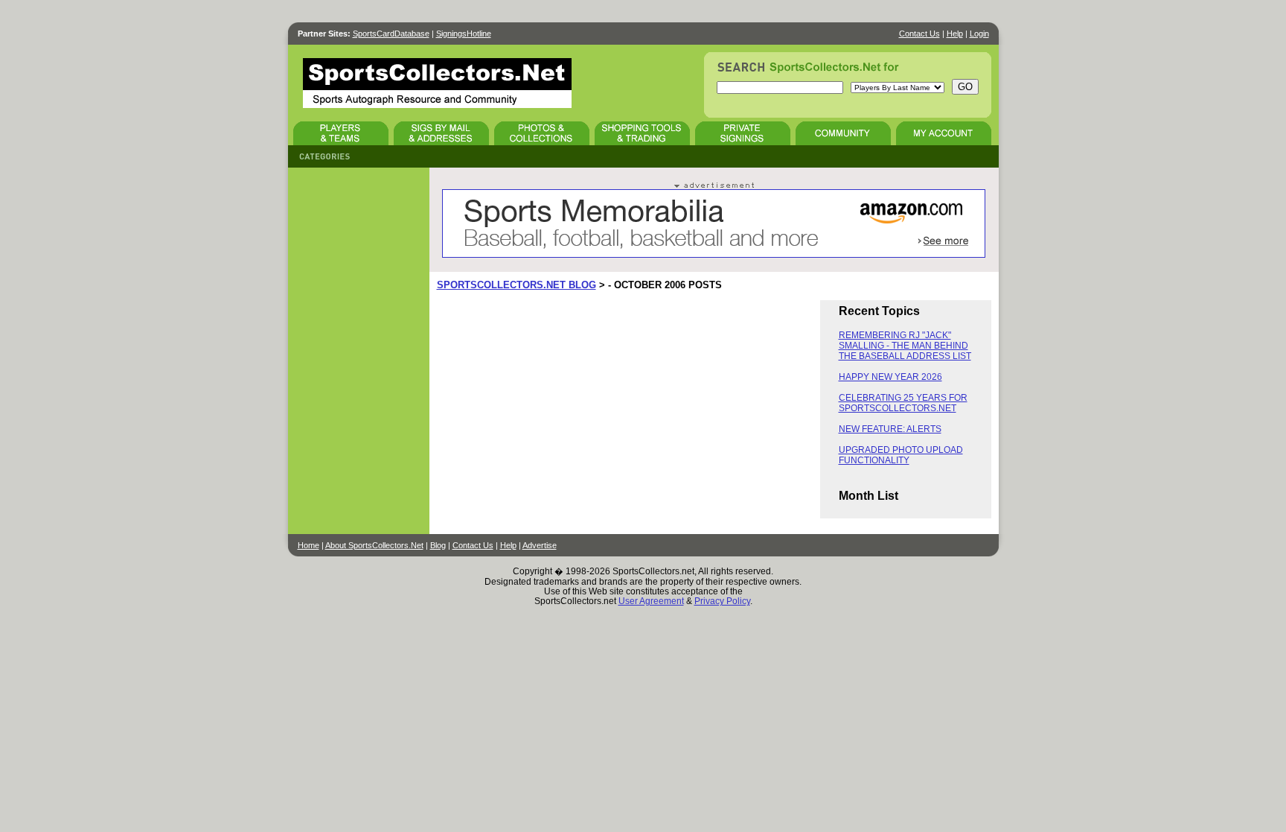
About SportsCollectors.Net (374, 545)
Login (979, 33)
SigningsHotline (463, 33)
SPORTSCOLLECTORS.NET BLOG (516, 284)
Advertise (539, 545)
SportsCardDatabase (391, 33)
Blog (438, 545)
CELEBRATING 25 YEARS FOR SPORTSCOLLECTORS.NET (903, 403)
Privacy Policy (722, 601)
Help (955, 33)
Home (308, 545)
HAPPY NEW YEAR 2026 (890, 377)
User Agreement (651, 601)
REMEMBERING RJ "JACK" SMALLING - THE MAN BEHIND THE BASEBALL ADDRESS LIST (905, 345)
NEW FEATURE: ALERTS (890, 429)
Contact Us (919, 33)
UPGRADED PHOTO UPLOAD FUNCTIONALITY (901, 455)
